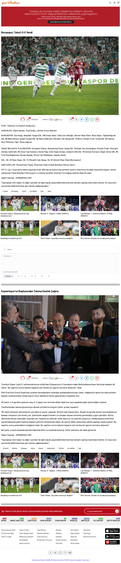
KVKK (66, 560)
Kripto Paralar (113, 520)
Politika (61, 448)
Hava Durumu (45, 520)
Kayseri (40, 448)
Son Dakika (23, 540)
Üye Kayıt (87, 533)
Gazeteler (32, 520)
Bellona (14, 448)
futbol (24, 191)
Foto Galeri (74, 530)
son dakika (33, 191)
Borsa (3, 520)
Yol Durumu (98, 520)
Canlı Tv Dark (24, 530)
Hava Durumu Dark (8, 530)
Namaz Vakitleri (17, 520)
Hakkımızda (36, 560)
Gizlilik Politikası (51, 560)
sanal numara (24, 543)
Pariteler (85, 520)
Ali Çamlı (6, 448)
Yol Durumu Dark (7, 533)
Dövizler (59, 533)
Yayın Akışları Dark (26, 533)
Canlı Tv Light (6, 537)
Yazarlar (73, 537)
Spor (42, 191)
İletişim (43, 560)
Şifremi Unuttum (89, 537)
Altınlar (58, 530)
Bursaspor (14, 191)
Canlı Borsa (41, 530)
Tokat (49, 191)
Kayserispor (51, 448)
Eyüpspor (24, 448)
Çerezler (61, 560)
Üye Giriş (86, 530)
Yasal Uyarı (85, 560)
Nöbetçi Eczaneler (26, 537)
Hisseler (73, 520)
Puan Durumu (60, 520)
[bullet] (35, 276)
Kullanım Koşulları (75, 560)
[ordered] (32, 276)
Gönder (8, 276)
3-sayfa (5, 191)
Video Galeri (74, 533)
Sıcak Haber (75, 543)
